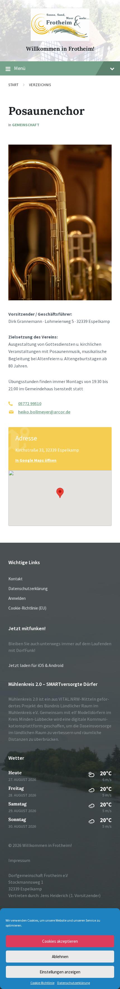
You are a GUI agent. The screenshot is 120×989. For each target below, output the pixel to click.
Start (13, 84)
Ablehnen (60, 956)
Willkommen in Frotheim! (60, 48)
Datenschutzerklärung (73, 983)
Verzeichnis (40, 84)
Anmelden (17, 598)
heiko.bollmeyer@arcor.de (44, 412)
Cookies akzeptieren (60, 941)
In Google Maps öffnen (35, 460)
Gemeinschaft (25, 124)
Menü (19, 68)
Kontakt (15, 578)
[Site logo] (60, 39)
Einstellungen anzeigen (60, 972)
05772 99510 (29, 403)
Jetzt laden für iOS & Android (35, 665)
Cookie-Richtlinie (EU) (27, 608)
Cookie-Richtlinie (42, 983)
